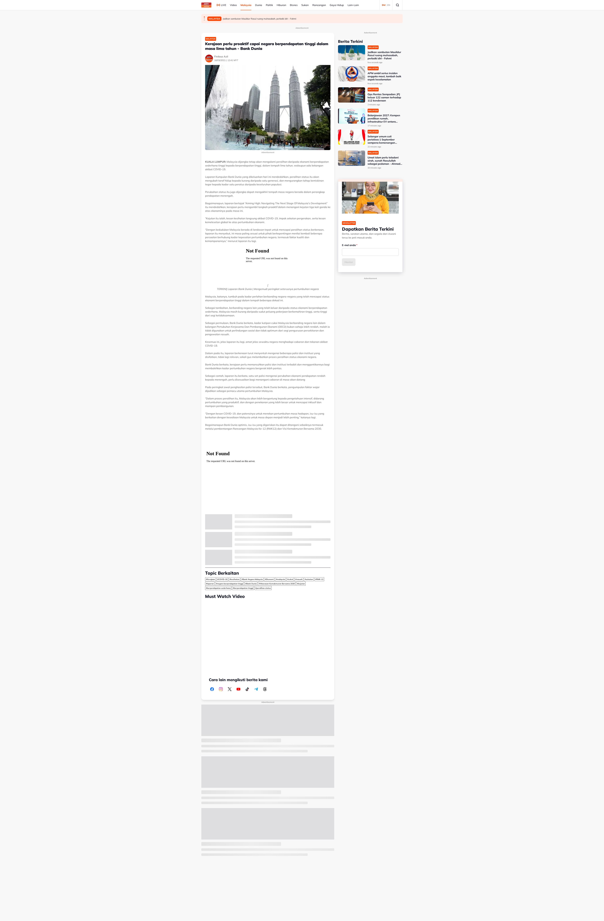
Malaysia (245, 5)
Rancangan (319, 5)
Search (397, 5)
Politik (269, 5)
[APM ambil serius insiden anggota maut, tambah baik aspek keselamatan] (351, 73)
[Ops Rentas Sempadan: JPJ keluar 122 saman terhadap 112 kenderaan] (351, 95)
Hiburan (281, 5)
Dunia (258, 5)
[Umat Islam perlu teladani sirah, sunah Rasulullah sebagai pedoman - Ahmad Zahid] (351, 158)
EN (388, 5)
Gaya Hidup (337, 5)
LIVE (223, 5)
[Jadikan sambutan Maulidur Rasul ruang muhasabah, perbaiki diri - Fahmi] (351, 52)
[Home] (206, 5)
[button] (204, 18)
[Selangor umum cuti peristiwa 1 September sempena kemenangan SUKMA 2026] (351, 137)
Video (233, 5)
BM (383, 5)
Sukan (305, 5)
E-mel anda (349, 245)
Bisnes (294, 5)
